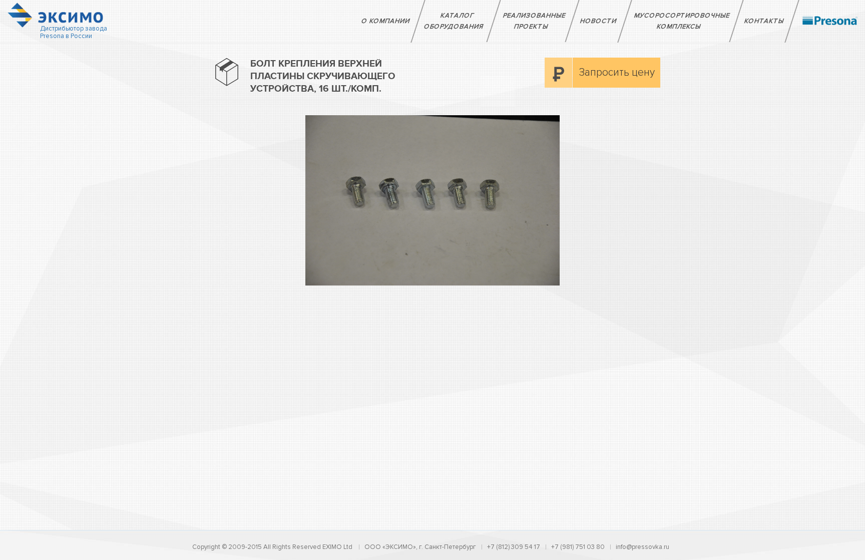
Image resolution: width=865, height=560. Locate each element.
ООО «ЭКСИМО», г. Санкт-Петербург (420, 547)
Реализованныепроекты (534, 21)
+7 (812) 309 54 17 (513, 547)
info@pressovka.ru (642, 547)
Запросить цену (617, 72)
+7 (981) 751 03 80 (578, 547)
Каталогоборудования (454, 21)
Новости (598, 21)
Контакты (764, 21)
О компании (385, 21)
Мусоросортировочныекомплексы (682, 21)
